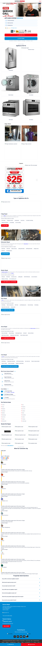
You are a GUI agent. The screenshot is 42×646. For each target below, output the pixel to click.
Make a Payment (6, 626)
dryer (2, 300)
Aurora (3, 406)
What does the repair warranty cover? (9, 582)
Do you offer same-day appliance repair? (9, 589)
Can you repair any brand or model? (8, 585)
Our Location (6, 609)
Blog (31, 640)
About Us (14, 640)
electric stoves (32, 328)
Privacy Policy (22, 640)
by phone (8, 392)
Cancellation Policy (13, 642)
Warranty (7, 642)
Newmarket (24, 414)
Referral (18, 640)
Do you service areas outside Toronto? (9, 600)
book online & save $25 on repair (10, 366)
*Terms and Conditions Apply (7, 615)
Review (35, 642)
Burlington (3, 408)
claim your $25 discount (8, 338)
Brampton (23, 406)
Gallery (22, 642)
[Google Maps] (27, 636)
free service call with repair (9, 281)
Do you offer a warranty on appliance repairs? (10, 578)
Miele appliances (10, 445)
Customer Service (36, 640)
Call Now (5, 225)
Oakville (23, 416)
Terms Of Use (28, 640)
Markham (3, 412)
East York (23, 408)
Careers (18, 642)
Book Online (21, 38)
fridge (5, 215)
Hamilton (23, 410)
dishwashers (26, 243)
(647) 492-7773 (11, 644)
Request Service (32, 644)
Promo (39, 642)
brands (12, 273)
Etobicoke (3, 410)
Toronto (3, 404)
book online (6, 253)
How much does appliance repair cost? (9, 592)
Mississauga (4, 414)
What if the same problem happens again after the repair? (12, 596)
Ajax (23, 404)
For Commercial (27, 642)
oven (3, 356)
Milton (23, 412)
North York (3, 416)
